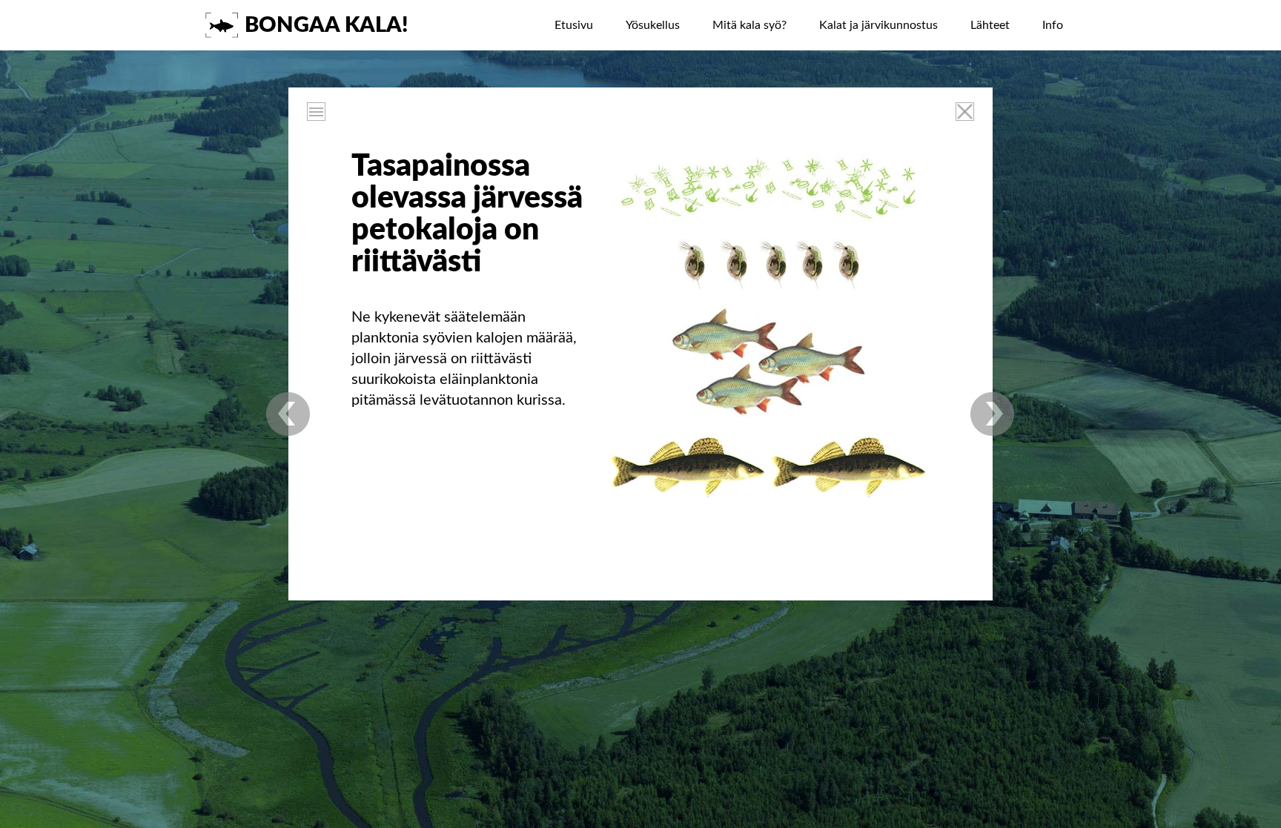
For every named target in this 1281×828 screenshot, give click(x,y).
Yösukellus (653, 25)
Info (1052, 25)
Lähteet (990, 25)
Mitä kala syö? (749, 25)
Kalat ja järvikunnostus (878, 25)
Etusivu (574, 25)
